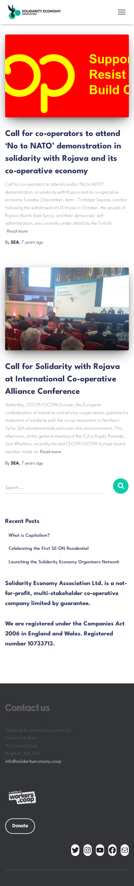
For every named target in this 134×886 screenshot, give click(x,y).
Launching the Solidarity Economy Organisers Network (64, 562)
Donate (20, 826)
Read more (17, 231)
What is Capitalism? (29, 535)
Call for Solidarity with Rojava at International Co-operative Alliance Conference (62, 379)
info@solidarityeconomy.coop (33, 761)
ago (32, 242)
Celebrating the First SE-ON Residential (49, 548)
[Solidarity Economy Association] (36, 12)
